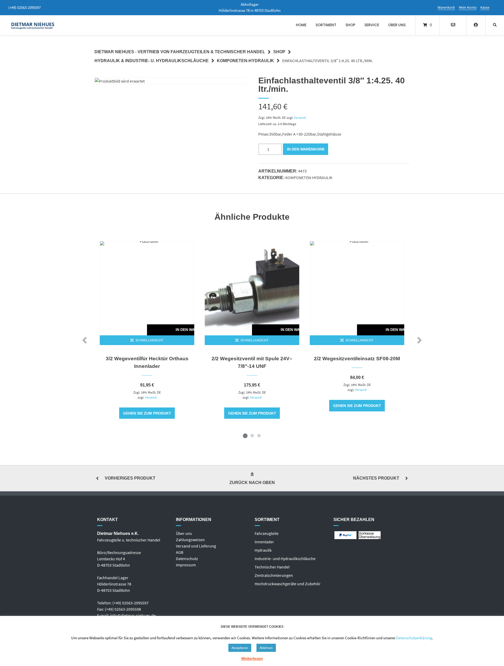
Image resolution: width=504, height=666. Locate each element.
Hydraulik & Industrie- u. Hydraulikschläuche (151, 60)
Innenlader (264, 541)
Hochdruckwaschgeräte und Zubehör (288, 583)
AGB (179, 552)
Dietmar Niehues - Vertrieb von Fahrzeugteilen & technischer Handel (179, 52)
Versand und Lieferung (196, 546)
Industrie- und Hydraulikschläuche (285, 558)
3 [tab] (258, 435)
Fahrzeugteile (267, 533)
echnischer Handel (273, 567)
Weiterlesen (252, 658)
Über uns (397, 25)
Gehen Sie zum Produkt (147, 413)
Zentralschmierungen (274, 575)
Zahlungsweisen (190, 539)
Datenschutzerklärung (414, 637)
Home (301, 25)
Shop (350, 25)
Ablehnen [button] (266, 648)
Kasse (484, 7)
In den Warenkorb (305, 149)
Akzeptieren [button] (240, 648)
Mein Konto (468, 7)
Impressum (186, 564)
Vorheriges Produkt (130, 478)
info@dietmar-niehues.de (133, 615)
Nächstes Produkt (376, 478)
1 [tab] (245, 435)
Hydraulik (263, 550)
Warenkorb (446, 7)
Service (371, 25)
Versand (300, 117)
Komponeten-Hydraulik (245, 60)
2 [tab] (252, 435)
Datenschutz (187, 558)
